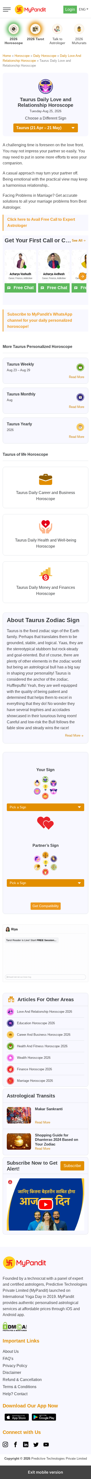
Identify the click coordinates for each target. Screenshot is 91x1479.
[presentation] (82, 276)
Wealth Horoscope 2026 (33, 1058)
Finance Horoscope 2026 (34, 1069)
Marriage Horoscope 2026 (35, 1081)
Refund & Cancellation (22, 1380)
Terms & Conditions (19, 1387)
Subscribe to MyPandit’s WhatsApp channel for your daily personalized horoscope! (39, 320)
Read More (76, 377)
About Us (11, 1351)
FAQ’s (8, 1358)
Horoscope (22, 56)
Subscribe (72, 1166)
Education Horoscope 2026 (36, 1023)
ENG (82, 9)
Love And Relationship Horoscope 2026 (44, 1011)
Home (7, 56)
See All (77, 240)
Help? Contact (15, 1394)
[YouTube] (46, 1445)
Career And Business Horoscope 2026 (43, 1034)
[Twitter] (36, 1445)
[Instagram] (6, 1445)
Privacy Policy (15, 1366)
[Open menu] (7, 10)
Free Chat (24, 287)
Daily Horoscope (44, 56)
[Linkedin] (25, 1445)
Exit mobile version (45, 1472)
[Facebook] (15, 1445)
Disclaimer (12, 1372)
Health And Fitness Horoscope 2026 (42, 1046)
